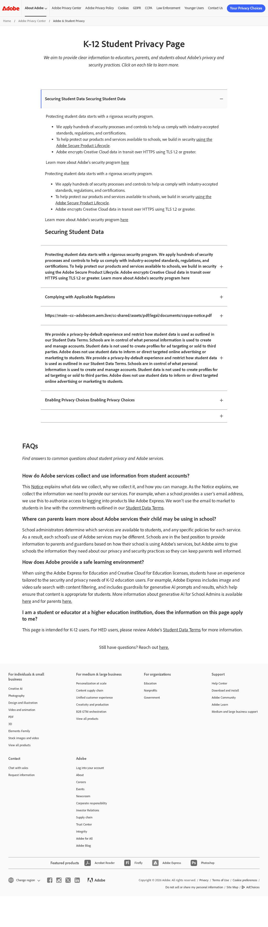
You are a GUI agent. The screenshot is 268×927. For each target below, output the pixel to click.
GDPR (137, 8)
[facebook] (49, 880)
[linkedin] (77, 880)
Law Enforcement (168, 8)
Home (7, 21)
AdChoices (253, 887)
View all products (19, 745)
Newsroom (83, 796)
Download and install (225, 690)
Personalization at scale (91, 683)
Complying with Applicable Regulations (80, 296)
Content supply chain (89, 690)
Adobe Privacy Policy (99, 8)
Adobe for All (84, 838)
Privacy (204, 880)
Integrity (81, 831)
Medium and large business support (235, 711)
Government (152, 697)
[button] (23, 880)
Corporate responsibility (91, 803)
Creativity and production (92, 704)
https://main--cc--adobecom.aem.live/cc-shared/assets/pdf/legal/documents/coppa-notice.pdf (128, 315)
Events (80, 789)
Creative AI (15, 688)
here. (67, 601)
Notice (37, 487)
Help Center (219, 683)
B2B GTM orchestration (91, 711)
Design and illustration (22, 703)
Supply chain (84, 817)
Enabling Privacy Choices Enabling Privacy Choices (90, 399)
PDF (11, 717)
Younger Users (194, 8)
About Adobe (34, 8)
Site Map (232, 887)
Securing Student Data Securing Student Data (85, 98)
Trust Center (84, 824)
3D (10, 724)
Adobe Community (224, 697)
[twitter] (68, 880)
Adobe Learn (220, 704)
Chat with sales (18, 768)
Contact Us (215, 8)
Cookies (123, 8)
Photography (16, 696)
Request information (21, 775)
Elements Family (19, 731)
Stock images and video (23, 738)
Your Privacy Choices (246, 8)
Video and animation (21, 710)
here (125, 162)
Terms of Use (220, 880)
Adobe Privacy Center (66, 8)
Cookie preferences (245, 880)
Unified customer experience (94, 697)
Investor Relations (87, 810)
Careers (81, 782)
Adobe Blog (83, 845)
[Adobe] (10, 8)
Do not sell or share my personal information (194, 887)
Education (150, 683)
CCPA (148, 8)
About (80, 775)
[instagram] (59, 880)
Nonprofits (150, 690)
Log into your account (90, 768)
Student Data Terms (145, 508)
